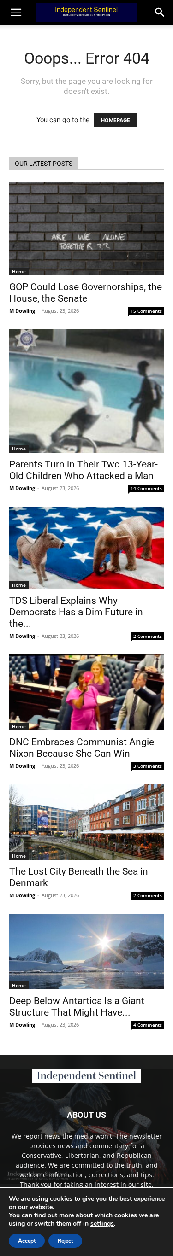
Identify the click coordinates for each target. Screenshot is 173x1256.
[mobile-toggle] (15, 12)
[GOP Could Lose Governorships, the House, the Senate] (86, 228)
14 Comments (146, 488)
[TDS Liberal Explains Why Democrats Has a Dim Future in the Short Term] (86, 548)
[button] (160, 12)
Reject (65, 1240)
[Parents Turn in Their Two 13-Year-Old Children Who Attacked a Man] (86, 391)
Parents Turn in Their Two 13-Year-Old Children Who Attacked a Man (83, 470)
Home (19, 271)
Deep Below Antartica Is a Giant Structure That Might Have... (76, 1006)
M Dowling (22, 310)
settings (102, 1224)
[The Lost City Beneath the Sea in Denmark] (86, 822)
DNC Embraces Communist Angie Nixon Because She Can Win (81, 747)
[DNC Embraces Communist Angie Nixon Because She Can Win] (86, 692)
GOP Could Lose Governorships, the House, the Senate (85, 292)
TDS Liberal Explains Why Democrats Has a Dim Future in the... (76, 612)
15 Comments (146, 311)
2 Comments (147, 636)
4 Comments (147, 1025)
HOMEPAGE (115, 120)
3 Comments (147, 766)
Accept (27, 1240)
